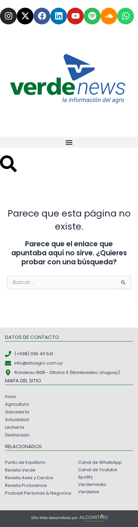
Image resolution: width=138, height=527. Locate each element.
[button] (69, 142)
